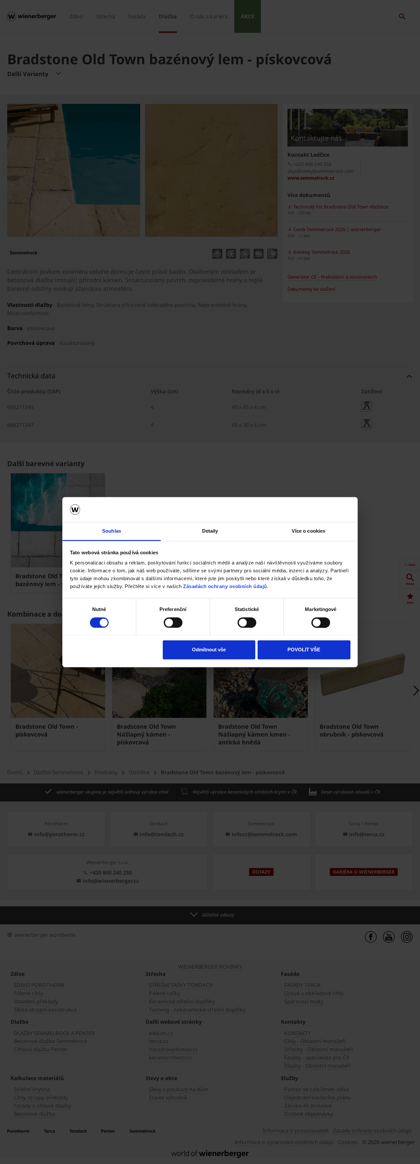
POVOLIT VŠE (303, 650)
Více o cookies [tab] (308, 531)
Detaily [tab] (210, 531)
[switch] (173, 622)
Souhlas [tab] (111, 531)
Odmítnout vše (209, 650)
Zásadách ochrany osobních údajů (225, 586)
